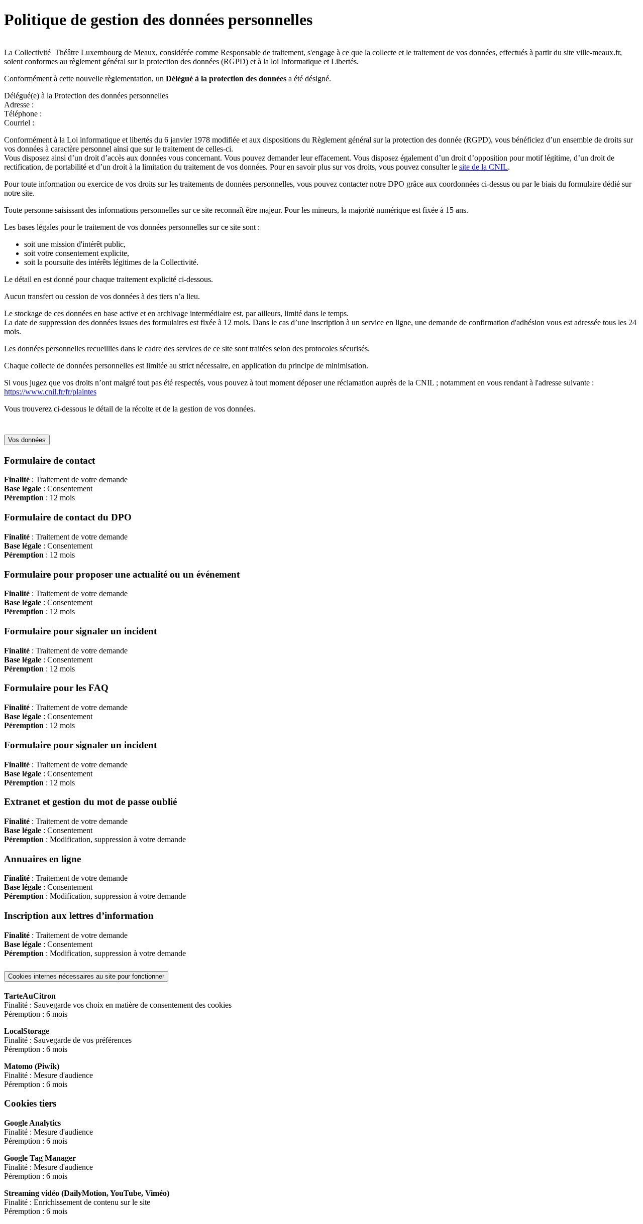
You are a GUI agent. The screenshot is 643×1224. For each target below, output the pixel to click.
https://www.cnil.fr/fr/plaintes (50, 391)
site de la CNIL (483, 167)
